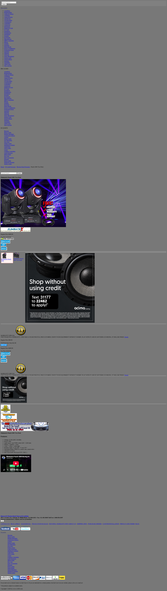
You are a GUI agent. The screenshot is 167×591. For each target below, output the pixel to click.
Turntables (7, 62)
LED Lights (7, 148)
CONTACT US (5, 524)
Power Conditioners (9, 48)
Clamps (6, 137)
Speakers (6, 61)
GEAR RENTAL (26, 524)
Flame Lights (7, 139)
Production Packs (9, 50)
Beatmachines (8, 12)
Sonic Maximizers (9, 56)
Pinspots (6, 159)
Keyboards (7, 37)
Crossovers (7, 25)
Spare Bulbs (11, 568)
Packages (6, 45)
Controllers (7, 23)
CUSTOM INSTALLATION (111, 524)
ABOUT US (72, 524)
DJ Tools (6, 29)
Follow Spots (7, 143)
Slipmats (6, 53)
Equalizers (7, 31)
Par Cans (6, 156)
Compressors (7, 22)
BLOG (137, 524)
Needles (6, 44)
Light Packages (8, 153)
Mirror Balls (7, 154)
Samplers (6, 51)
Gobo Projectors (12, 549)
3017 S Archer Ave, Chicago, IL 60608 (12, 517)
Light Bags (7, 146)
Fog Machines (8, 140)
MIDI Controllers (9, 40)
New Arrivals (8, 66)
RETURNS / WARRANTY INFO (58, 524)
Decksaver (7, 26)
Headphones (7, 33)
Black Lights (7, 132)
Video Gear (7, 64)
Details (126, 337)
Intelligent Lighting (9, 145)
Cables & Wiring (8, 14)
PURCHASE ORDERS (95, 524)
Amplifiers (7, 11)
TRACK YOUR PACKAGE (40, 524)
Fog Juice (6, 142)
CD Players (7, 18)
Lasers (6, 150)
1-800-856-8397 (58, 517)
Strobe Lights (8, 164)
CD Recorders (8, 20)
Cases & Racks (8, 17)
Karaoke (6, 36)
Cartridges (7, 15)
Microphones (7, 39)
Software (6, 55)
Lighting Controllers (9, 151)
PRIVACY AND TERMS (127, 524)
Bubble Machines (9, 134)
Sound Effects (8, 59)
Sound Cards (7, 58)
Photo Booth (7, 47)
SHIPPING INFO (82, 524)
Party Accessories (9, 157)
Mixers (6, 42)
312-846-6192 (32, 517)
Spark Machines (12, 570)
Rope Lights (7, 161)
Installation (7, 34)
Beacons (6, 131)
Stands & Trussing (9, 162)
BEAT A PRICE (15, 524)
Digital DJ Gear (8, 28)
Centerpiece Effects (9, 135)
